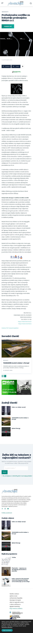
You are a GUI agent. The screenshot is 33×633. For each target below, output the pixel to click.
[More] (22, 66)
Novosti (5, 12)
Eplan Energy (16, 428)
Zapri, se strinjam (7, 630)
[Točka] (6, 560)
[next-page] (5, 376)
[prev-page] (3, 376)
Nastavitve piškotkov (7, 627)
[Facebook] (2, 508)
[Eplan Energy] (6, 431)
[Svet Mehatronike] (16, 3)
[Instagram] (5, 508)
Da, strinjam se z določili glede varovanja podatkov (17, 476)
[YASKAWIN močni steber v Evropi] (16, 349)
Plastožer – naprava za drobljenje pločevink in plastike (19, 569)
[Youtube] (8, 508)
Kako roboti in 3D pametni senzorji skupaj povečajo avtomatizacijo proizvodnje (21, 580)
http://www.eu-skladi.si (16, 608)
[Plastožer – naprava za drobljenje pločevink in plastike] (6, 571)
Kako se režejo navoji (18, 407)
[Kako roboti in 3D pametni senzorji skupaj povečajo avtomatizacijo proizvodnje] (6, 582)
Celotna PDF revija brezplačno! (10, 328)
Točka (14, 557)
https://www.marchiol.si (24, 323)
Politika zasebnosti (7, 513)
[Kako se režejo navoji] (6, 410)
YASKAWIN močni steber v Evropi (16, 363)
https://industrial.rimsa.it (24, 321)
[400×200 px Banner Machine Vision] (16, 396)
